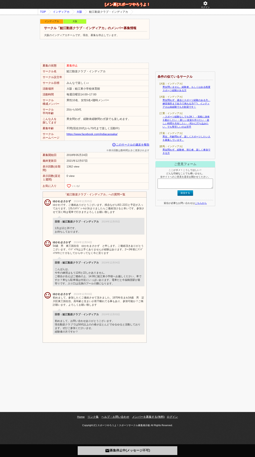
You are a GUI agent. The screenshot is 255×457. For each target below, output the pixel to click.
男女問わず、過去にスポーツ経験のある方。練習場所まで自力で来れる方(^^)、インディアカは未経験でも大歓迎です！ (186, 103)
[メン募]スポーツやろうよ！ (127, 4)
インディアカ (61, 11)
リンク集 (93, 416)
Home (81, 416)
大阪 (79, 11)
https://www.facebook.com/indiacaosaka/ (92, 134)
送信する (185, 193)
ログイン (205, 4)
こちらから (201, 203)
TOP (43, 11)
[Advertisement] (95, 51)
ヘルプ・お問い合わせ (115, 416)
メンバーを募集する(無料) (148, 416)
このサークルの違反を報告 (130, 144)
